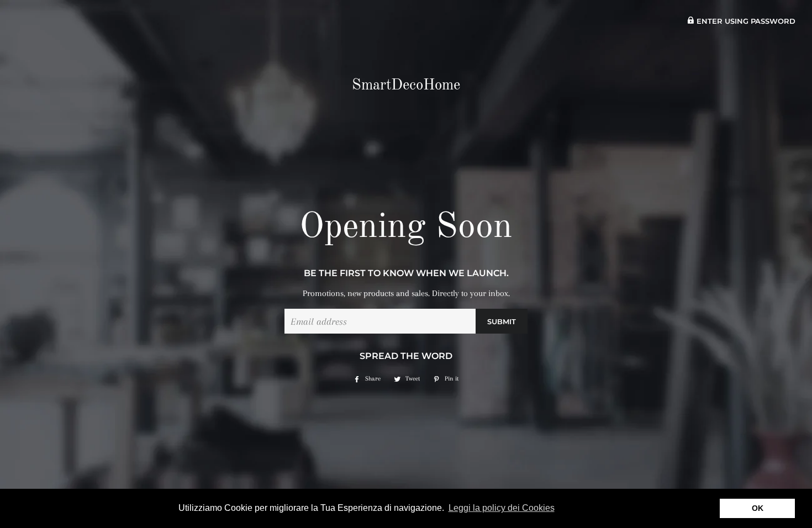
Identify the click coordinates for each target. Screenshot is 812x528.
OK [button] (757, 508)
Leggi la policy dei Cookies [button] (502, 508)
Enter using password (744, 21)
